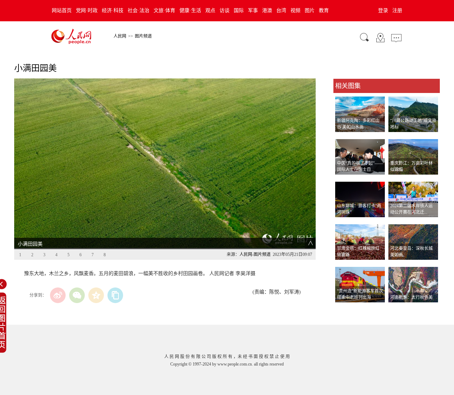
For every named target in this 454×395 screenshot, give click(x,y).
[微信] (77, 295)
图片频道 (143, 36)
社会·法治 (138, 10)
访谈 (224, 10)
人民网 (120, 36)
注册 (397, 10)
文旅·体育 (164, 10)
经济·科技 (112, 10)
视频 (295, 10)
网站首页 (62, 10)
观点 (210, 10)
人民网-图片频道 (255, 254)
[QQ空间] (96, 295)
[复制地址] (115, 295)
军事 (253, 10)
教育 (324, 10)
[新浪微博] (58, 295)
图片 (310, 10)
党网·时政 (87, 10)
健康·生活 (190, 10)
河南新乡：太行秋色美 (411, 297)
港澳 (267, 10)
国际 (239, 10)
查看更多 (343, 309)
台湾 (281, 10)
